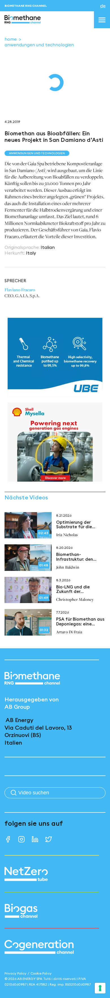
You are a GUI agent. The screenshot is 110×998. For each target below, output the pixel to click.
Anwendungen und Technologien (39, 44)
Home (11, 39)
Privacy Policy (16, 973)
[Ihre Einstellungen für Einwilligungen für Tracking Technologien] (100, 988)
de (102, 5)
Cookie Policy (41, 973)
